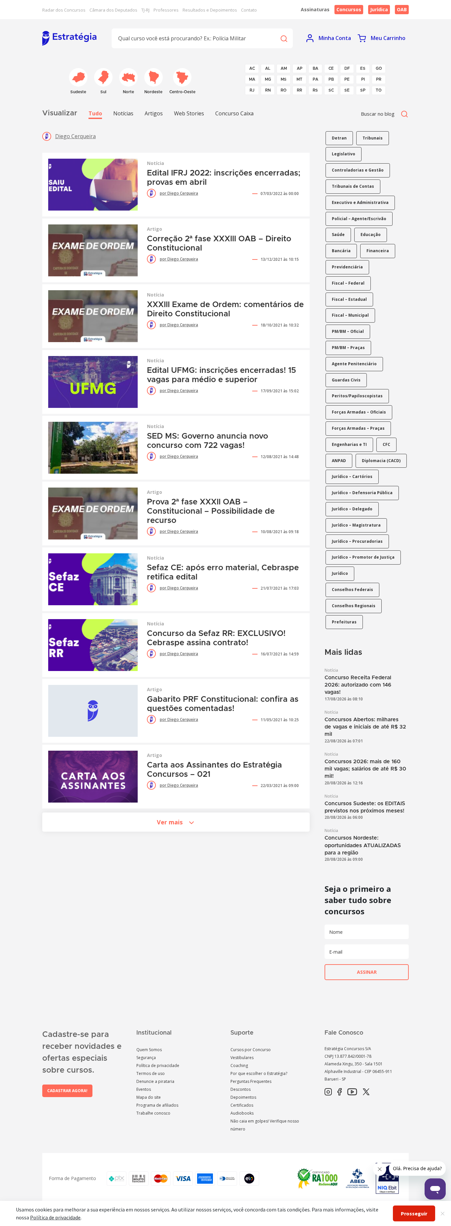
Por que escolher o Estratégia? (258, 1073)
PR (378, 79)
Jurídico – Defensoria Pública (362, 492)
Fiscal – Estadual (349, 299)
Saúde (338, 234)
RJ (252, 90)
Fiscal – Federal (348, 283)
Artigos (154, 113)
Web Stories (189, 113)
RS (315, 90)
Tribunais (373, 138)
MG (268, 79)
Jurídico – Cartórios (352, 476)
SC (331, 90)
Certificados (241, 1105)
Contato (249, 10)
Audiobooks (242, 1113)
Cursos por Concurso (250, 1049)
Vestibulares (242, 1057)
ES (362, 68)
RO (284, 90)
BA (315, 68)
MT (299, 79)
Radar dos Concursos (64, 10)
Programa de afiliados (157, 1105)
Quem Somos (149, 1049)
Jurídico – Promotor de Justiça (363, 557)
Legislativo (343, 154)
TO (379, 90)
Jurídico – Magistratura (356, 525)
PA (315, 79)
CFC (386, 444)
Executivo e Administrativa (360, 202)
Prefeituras (344, 622)
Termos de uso (150, 1073)
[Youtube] (352, 1092)
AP (299, 68)
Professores (166, 10)
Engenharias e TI (349, 444)
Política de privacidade (157, 1065)
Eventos (143, 1089)
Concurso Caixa (234, 113)
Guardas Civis (346, 380)
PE (347, 79)
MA (252, 79)
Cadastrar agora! (67, 1090)
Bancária (341, 251)
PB (331, 79)
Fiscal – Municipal (350, 315)
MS (284, 79)
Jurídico (340, 573)
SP (362, 90)
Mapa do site (148, 1097)
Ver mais (170, 822)
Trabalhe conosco (153, 1113)
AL (267, 68)
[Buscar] (283, 38)
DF (347, 68)
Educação (371, 234)
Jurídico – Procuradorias (357, 541)
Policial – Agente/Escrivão (359, 218)
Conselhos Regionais (353, 606)
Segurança (146, 1057)
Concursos (348, 9)
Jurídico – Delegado (352, 509)
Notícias (123, 113)
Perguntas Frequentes (250, 1081)
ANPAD (339, 460)
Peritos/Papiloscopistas (357, 396)
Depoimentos (243, 1097)
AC (252, 68)
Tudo (95, 113)
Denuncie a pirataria (155, 1081)
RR (299, 90)
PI (363, 79)
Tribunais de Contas (353, 186)
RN (268, 90)
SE (347, 90)
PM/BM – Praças (348, 347)
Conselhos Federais (352, 589)
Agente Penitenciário (354, 364)
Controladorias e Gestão (358, 170)
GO (379, 68)
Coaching (239, 1065)
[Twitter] (366, 1092)
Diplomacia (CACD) (381, 460)
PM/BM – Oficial (348, 331)
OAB (402, 9)
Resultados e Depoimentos (210, 10)
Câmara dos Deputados (113, 10)
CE (331, 68)
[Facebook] (339, 1092)
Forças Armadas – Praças (358, 428)
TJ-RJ (145, 10)
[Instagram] (328, 1092)
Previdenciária (347, 267)
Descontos (240, 1089)
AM (284, 68)
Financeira (377, 251)
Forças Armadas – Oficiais (359, 412)
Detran (339, 138)
